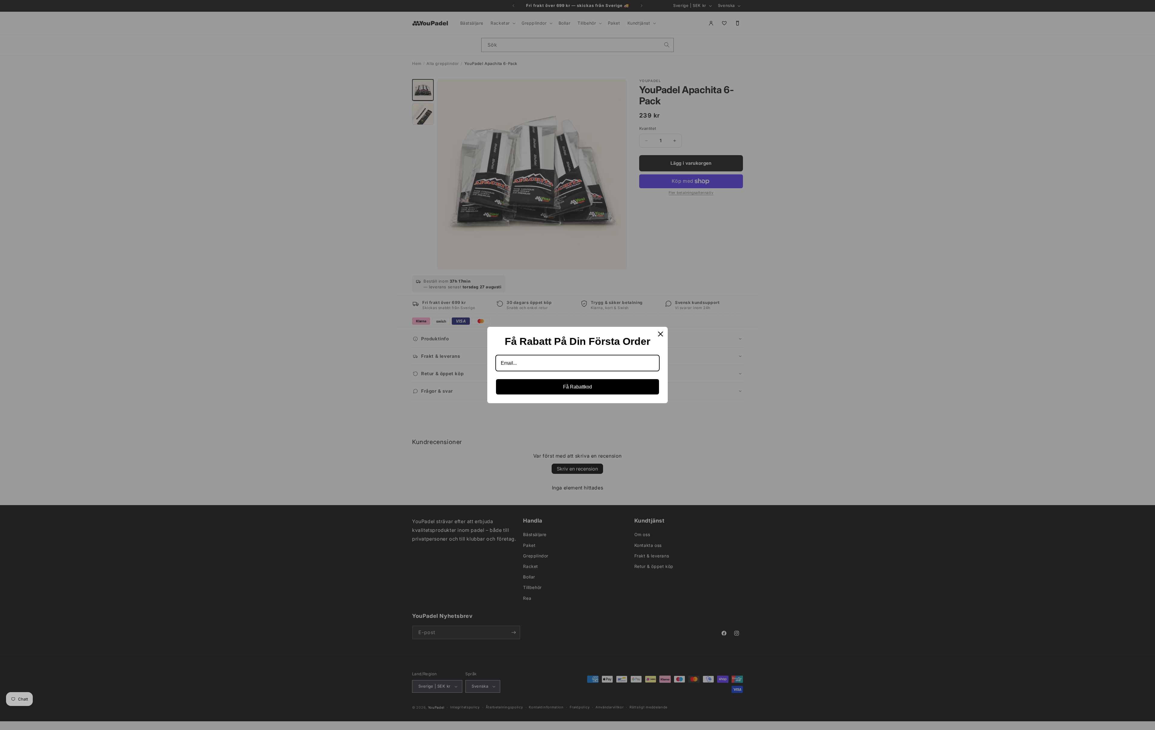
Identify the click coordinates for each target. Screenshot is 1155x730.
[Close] (660, 334)
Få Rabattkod (577, 386)
